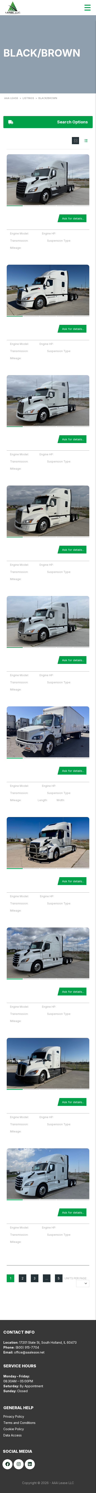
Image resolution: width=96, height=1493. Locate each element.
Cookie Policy (13, 1429)
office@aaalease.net (29, 1352)
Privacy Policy (13, 1416)
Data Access (12, 1435)
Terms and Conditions (19, 1423)
